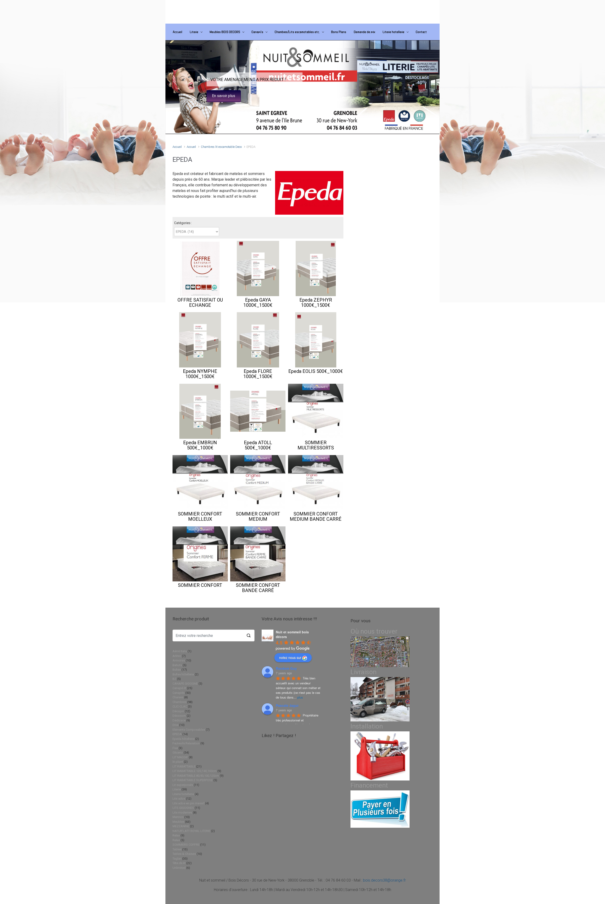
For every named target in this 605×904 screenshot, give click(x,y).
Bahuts (177, 665)
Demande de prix (364, 32)
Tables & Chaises (184, 854)
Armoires (179, 660)
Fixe (175, 748)
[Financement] (380, 809)
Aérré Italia (180, 651)
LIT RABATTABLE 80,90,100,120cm (196, 775)
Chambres (179, 702)
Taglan (177, 858)
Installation (366, 726)
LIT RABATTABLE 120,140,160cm (195, 771)
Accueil (177, 32)
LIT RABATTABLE (184, 766)
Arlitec (177, 656)
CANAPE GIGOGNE (185, 683)
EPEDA (177, 734)
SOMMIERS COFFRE (186, 844)
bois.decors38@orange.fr (384, 880)
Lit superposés (183, 785)
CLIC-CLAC (180, 706)
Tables (177, 849)
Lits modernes (182, 812)
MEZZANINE (181, 826)
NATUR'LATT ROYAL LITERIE (191, 831)
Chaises (178, 697)
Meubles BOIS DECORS (225, 32)
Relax (176, 835)
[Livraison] (380, 699)
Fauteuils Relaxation (186, 743)
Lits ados (179, 798)
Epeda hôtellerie (183, 739)
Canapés (257, 32)
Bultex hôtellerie (183, 674)
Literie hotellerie (393, 32)
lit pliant (178, 761)
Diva (175, 725)
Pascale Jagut (287, 705)
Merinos (178, 817)
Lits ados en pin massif (188, 803)
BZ (174, 679)
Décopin (178, 711)
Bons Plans (338, 32)
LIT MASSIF (180, 757)
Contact (421, 32)
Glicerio (178, 752)
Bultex (177, 669)
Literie (194, 32)
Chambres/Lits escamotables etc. (297, 32)
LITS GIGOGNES (183, 808)
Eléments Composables (189, 729)
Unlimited (179, 868)
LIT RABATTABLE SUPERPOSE (193, 780)
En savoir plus (223, 96)
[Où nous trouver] (380, 651)
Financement (369, 785)
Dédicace (179, 720)
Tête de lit (179, 863)
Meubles (178, 821)
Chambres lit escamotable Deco (221, 147)
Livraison (363, 672)
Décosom (179, 715)
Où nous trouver (374, 631)
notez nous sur (290, 657)
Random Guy (286, 668)
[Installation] (380, 756)
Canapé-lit (179, 688)
